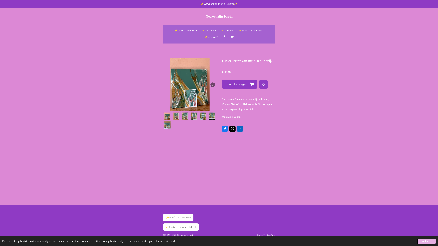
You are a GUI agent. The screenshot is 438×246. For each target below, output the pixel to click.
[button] (167, 116)
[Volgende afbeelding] (212, 84)
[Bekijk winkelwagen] (232, 37)
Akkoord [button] (426, 241)
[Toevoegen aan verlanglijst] (263, 84)
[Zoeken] (224, 36)
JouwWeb (271, 235)
